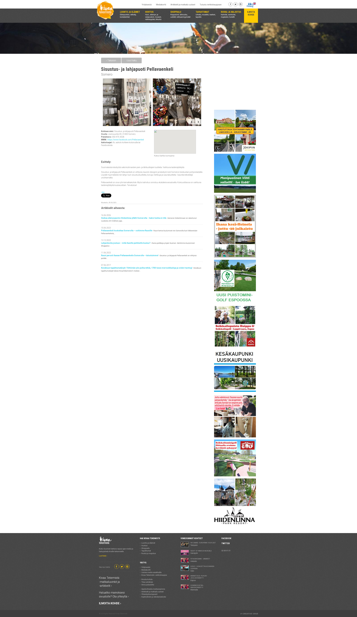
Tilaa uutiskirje (147, 582)
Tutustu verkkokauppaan (211, 4)
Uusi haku (131, 60)
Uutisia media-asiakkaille (151, 572)
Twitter (225, 543)
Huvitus (144, 546)
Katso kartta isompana (164, 156)
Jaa (102, 192)
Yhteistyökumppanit (149, 594)
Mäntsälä (197, 587)
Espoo (198, 578)
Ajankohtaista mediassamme (153, 589)
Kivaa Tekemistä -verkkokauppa (154, 575)
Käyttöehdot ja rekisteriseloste (153, 597)
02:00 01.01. (226, 551)
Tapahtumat (146, 551)
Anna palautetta (147, 585)
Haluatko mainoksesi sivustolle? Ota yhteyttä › (114, 594)
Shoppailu (145, 548)
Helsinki (200, 560)
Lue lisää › (103, 556)
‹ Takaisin (111, 60)
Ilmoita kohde (146, 579)
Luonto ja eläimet (148, 543)
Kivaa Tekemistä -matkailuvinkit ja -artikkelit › (109, 581)
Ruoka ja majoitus (148, 553)
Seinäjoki (201, 552)
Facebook (226, 538)
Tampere (203, 544)
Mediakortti (161, 4)
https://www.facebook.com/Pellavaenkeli (126, 140)
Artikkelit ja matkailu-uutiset (183, 4)
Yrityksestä (147, 4)
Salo (202, 568)
